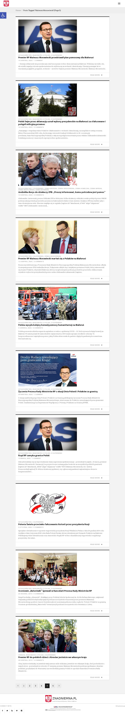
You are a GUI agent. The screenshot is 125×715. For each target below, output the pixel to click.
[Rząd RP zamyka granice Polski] (62, 434)
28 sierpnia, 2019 (25, 660)
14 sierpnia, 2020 (25, 60)
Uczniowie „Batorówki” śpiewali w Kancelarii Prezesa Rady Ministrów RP (55, 591)
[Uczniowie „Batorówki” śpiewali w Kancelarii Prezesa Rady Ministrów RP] (62, 569)
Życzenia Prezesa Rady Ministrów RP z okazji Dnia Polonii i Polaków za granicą (58, 391)
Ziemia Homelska (82, 188)
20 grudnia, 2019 (25, 594)
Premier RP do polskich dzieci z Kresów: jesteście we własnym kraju (52, 657)
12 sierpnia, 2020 (25, 261)
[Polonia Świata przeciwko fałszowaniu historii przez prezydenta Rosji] (62, 502)
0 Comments (39, 127)
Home (18, 10)
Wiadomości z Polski (41, 55)
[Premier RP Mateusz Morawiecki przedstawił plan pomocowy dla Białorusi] (62, 36)
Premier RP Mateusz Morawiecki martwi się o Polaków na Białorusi (52, 259)
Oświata (21, 655)
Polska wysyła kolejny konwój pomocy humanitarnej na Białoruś (51, 325)
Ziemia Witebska (42, 190)
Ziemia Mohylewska (26, 190)
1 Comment (38, 60)
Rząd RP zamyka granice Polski (34, 455)
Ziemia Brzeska (51, 188)
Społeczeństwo (25, 55)
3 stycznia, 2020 (25, 527)
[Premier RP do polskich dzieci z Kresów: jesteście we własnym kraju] (62, 635)
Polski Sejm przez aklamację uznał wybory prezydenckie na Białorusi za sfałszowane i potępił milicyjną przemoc (62, 123)
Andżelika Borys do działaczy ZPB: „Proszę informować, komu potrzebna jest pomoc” (61, 192)
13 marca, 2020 (24, 458)
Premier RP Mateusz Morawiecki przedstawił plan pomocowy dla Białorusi (56, 57)
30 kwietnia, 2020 (25, 394)
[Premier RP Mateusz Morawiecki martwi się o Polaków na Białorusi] (62, 237)
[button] (3, 15)
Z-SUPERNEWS (56, 55)
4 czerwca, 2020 (24, 328)
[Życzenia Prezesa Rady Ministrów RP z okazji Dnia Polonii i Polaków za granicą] (62, 370)
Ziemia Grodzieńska (66, 188)
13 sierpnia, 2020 (25, 195)
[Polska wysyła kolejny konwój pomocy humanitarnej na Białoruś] (62, 303)
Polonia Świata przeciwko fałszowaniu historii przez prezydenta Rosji (53, 524)
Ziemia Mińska (96, 188)
